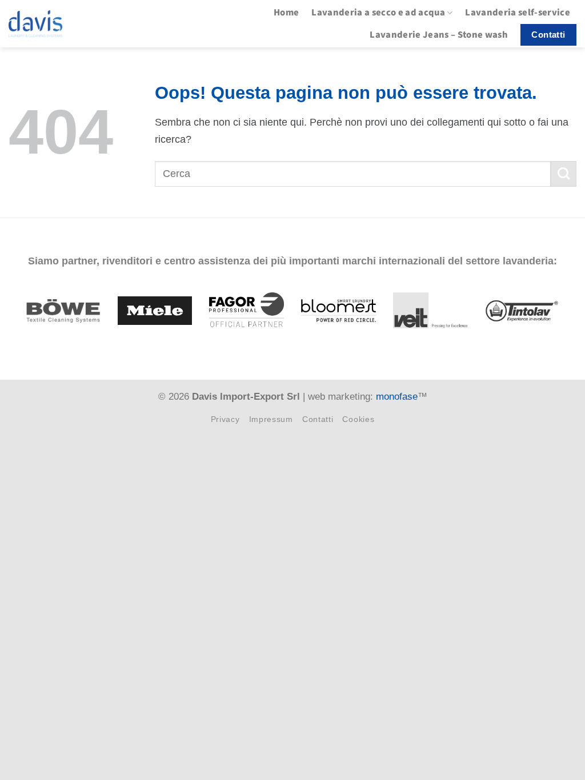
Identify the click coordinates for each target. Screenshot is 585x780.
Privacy (225, 419)
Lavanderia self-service (517, 12)
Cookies (358, 419)
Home (286, 12)
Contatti (318, 419)
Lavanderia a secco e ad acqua (378, 12)
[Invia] (563, 174)
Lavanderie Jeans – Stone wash (439, 35)
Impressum (271, 419)
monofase (397, 396)
